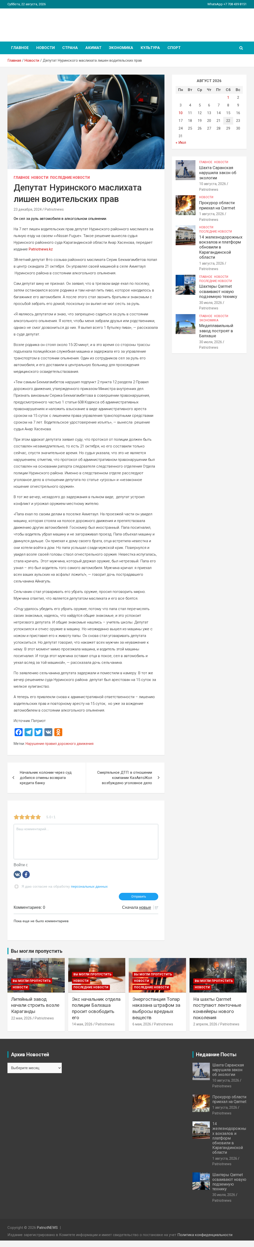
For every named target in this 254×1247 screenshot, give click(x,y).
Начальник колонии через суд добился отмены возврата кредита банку (46, 777)
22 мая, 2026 (21, 1018)
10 (181, 113)
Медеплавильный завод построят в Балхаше (216, 330)
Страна (70, 48)
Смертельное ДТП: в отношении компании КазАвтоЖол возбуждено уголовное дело (124, 777)
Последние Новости (70, 178)
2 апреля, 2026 (205, 1024)
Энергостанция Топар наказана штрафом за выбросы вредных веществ (156, 1008)
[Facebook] (26, 874)
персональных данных (89, 886)
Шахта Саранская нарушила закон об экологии (217, 172)
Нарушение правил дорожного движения (60, 744)
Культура (150, 48)
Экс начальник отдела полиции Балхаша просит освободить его (96, 1008)
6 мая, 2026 (141, 1024)
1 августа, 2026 (211, 214)
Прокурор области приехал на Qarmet (217, 205)
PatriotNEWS (36, 22)
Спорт (174, 48)
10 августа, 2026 (212, 184)
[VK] (17, 874)
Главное (20, 48)
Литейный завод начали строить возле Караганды (35, 1005)
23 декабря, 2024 (28, 209)
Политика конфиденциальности (204, 1235)
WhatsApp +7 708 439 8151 (227, 4)
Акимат (93, 48)
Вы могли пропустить (32, 981)
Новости (45, 48)
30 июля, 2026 (210, 303)
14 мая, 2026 (82, 1024)
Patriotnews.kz (41, 249)
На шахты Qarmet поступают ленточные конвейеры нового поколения (217, 1008)
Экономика (121, 48)
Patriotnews (54, 209)
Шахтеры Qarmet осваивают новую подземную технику (218, 291)
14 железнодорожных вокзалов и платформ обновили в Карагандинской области (220, 247)
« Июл (181, 142)
